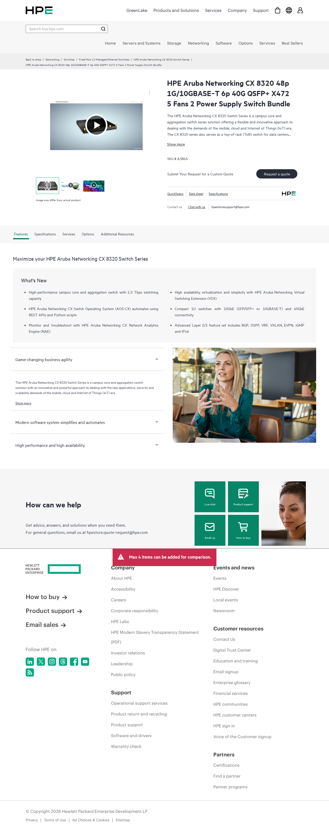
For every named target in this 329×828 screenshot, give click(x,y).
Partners (223, 754)
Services (213, 10)
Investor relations (128, 652)
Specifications (218, 193)
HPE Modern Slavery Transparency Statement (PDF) (155, 637)
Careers (118, 599)
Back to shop (33, 59)
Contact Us (224, 639)
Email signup (225, 671)
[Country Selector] (289, 10)
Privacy (32, 820)
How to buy (243, 537)
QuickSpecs (175, 193)
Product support (243, 504)
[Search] (103, 29)
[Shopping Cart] (278, 10)
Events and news (233, 567)
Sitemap (123, 820)
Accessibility (123, 589)
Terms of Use (55, 820)
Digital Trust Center (232, 650)
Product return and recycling (139, 713)
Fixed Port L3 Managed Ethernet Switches (104, 59)
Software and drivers (131, 735)
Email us (210, 537)
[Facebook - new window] (74, 662)
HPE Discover (226, 589)
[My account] (300, 10)
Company (237, 10)
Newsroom (224, 610)
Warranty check (126, 746)
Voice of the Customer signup (242, 736)
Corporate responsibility (134, 610)
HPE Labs (120, 621)
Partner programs (230, 786)
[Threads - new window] (63, 662)
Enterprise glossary (231, 682)
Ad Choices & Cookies (90, 820)
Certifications (226, 765)
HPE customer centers (235, 715)
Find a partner (227, 776)
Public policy (123, 674)
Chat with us (196, 206)
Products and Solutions (176, 10)
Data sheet (196, 193)
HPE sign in (224, 725)
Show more (176, 143)
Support (261, 10)
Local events (225, 599)
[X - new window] (41, 662)
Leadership (122, 663)
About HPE (121, 578)
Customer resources (238, 628)
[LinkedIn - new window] (30, 662)
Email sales (42, 624)
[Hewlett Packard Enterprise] (39, 10)
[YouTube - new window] (85, 662)
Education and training (235, 660)
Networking (52, 59)
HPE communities (230, 704)
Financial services (230, 693)
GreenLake (136, 10)
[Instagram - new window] (52, 662)
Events (219, 578)
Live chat (210, 504)
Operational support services (139, 703)
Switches (69, 59)
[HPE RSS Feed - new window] (30, 672)
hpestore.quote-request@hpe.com (117, 532)
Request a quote (277, 173)
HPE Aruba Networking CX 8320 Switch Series (161, 59)
